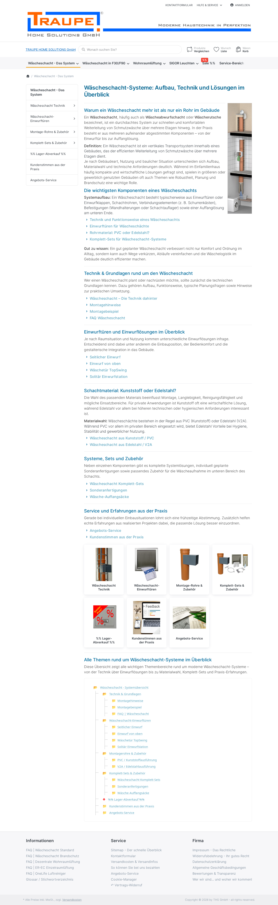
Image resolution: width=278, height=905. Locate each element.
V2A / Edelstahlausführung (136, 766)
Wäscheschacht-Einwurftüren (130, 720)
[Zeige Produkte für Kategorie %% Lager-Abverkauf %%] (103, 617)
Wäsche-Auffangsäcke (109, 497)
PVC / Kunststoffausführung (137, 760)
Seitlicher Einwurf (105, 357)
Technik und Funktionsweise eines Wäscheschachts (135, 219)
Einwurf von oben (105, 363)
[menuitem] (53, 63)
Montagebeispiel (104, 311)
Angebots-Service (105, 530)
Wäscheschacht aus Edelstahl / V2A (121, 444)
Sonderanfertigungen (108, 490)
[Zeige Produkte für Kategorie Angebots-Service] (189, 617)
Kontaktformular (179, 5)
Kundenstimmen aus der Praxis (116, 537)
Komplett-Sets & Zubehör (127, 773)
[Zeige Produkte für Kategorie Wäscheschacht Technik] (103, 564)
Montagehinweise (105, 305)
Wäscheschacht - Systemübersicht (124, 687)
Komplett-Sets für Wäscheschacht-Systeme (128, 239)
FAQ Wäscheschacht (107, 318)
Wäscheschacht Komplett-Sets (117, 484)
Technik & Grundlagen (125, 694)
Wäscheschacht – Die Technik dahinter (123, 298)
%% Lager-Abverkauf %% (126, 799)
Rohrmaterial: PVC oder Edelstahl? (119, 232)
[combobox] (130, 49)
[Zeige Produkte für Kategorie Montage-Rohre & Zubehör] (189, 564)
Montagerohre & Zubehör (127, 753)
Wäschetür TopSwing (108, 370)
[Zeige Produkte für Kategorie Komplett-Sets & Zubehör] (232, 564)
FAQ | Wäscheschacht (133, 714)
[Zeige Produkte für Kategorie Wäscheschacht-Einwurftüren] (146, 564)
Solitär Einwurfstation (109, 376)
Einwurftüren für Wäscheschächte (119, 226)
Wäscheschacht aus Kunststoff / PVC (122, 438)
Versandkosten (72, 899)
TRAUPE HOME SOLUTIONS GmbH (51, 50)
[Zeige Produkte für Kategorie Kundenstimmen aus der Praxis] (146, 617)
